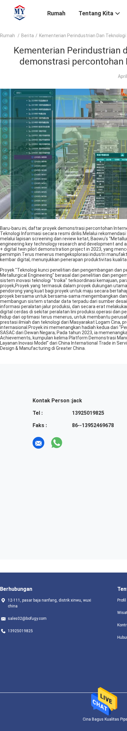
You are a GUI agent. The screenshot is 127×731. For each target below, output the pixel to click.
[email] (38, 443)
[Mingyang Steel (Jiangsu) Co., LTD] (19, 12)
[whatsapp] (57, 443)
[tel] (75, 443)
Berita (27, 35)
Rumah (7, 35)
